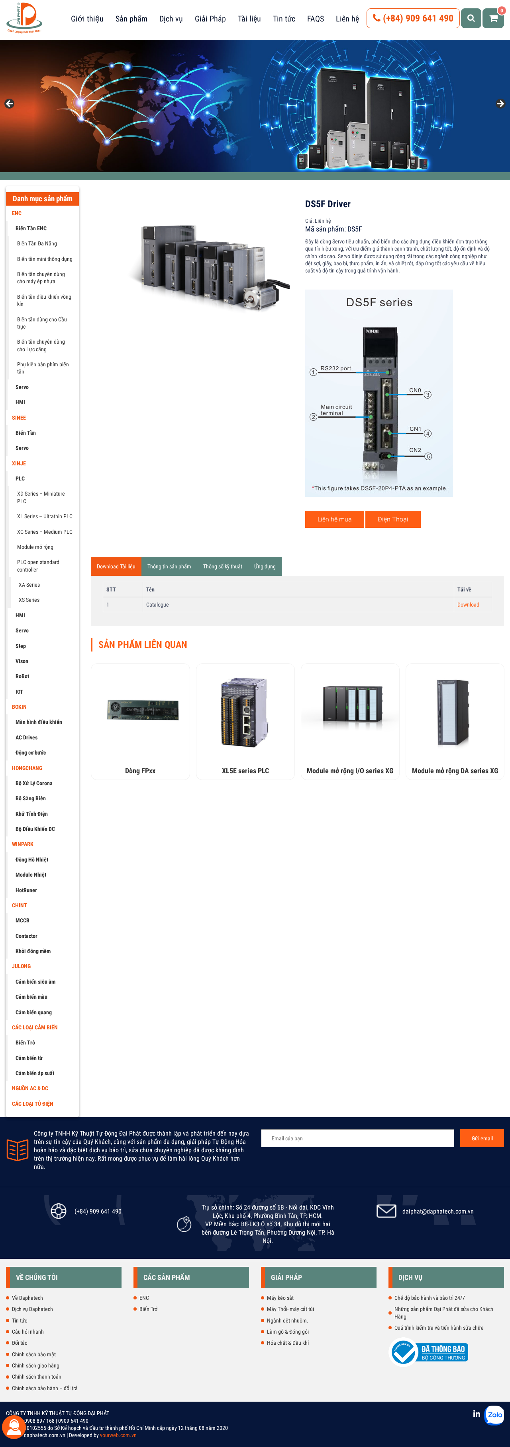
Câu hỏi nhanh (28, 1331)
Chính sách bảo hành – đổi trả (45, 1388)
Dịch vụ (171, 18)
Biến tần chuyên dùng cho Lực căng (41, 345)
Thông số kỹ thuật (222, 566)
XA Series (29, 585)
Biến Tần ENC (31, 228)
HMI (20, 402)
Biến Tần (26, 433)
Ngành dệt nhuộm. (287, 1320)
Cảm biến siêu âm (35, 981)
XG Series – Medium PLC (45, 532)
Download (468, 604)
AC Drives (26, 737)
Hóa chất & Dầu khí (288, 1343)
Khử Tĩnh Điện (32, 814)
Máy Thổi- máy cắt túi (290, 1309)
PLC (20, 478)
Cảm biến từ (29, 1058)
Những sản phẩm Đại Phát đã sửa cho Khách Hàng (443, 1312)
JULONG (21, 966)
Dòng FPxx (140, 770)
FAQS (315, 18)
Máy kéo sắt (280, 1298)
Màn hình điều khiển (39, 722)
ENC (17, 213)
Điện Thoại (393, 519)
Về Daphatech (27, 1298)
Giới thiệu (87, 18)
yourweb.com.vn (118, 1435)
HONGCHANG (27, 768)
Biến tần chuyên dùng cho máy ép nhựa (41, 277)
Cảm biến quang (34, 1012)
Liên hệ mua (335, 519)
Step (21, 646)
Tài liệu (249, 18)
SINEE (19, 417)
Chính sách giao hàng (35, 1365)
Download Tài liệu (116, 566)
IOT (19, 691)
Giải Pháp (210, 18)
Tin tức (284, 18)
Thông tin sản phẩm (169, 566)
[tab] (116, 566)
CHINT (19, 905)
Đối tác (19, 1343)
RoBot (22, 676)
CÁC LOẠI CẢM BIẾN (35, 1027)
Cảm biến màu (31, 997)
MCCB (22, 920)
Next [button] (500, 104)
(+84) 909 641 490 (417, 18)
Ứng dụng (265, 566)
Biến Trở (25, 1042)
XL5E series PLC (245, 770)
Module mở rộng (35, 547)
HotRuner (26, 890)
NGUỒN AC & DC (30, 1088)
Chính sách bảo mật (34, 1354)
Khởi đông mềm (33, 951)
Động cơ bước (31, 752)
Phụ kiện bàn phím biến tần (43, 368)
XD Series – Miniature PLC (41, 497)
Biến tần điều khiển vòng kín (44, 300)
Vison (22, 661)
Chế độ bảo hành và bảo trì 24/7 (429, 1298)
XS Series (29, 600)
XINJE (19, 463)
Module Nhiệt (31, 874)
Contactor (26, 936)
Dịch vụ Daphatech (32, 1309)
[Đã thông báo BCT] (428, 1365)
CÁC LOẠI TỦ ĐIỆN (32, 1104)
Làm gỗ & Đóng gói (288, 1331)
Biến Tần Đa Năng (37, 243)
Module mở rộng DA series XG (455, 770)
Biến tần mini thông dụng (45, 259)
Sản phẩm (131, 18)
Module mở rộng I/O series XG (350, 770)
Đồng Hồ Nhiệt (32, 859)
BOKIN (19, 707)
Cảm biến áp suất (35, 1073)
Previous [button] (10, 104)
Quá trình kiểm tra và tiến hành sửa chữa (439, 1327)
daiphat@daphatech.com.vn (438, 1211)
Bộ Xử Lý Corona (34, 783)
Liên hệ (347, 18)
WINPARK (22, 844)
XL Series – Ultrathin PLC (45, 516)
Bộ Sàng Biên (31, 798)
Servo (22, 387)
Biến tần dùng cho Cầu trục (42, 323)
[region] (255, 106)
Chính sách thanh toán (36, 1376)
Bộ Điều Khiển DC (35, 829)
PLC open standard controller (38, 565)
